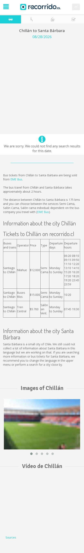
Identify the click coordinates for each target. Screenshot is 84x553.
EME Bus (16, 179)
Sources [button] (11, 537)
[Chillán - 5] (42, 424)
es (75, 7)
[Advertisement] (42, 83)
